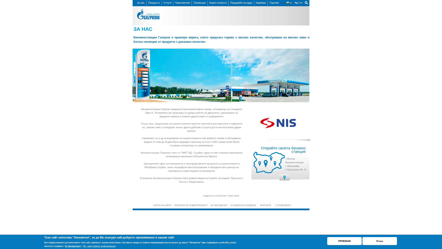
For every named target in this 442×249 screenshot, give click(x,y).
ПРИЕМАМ (344, 241)
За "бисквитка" (219, 205)
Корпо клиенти (218, 2)
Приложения (182, 2)
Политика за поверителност (191, 205)
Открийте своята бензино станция (283, 149)
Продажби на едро (241, 2)
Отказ (379, 241)
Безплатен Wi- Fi (296, 169)
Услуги (167, 2)
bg (296, 2)
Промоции (200, 2)
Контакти (265, 205)
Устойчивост (283, 205)
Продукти (154, 2)
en (301, 2)
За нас (141, 2)
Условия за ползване (243, 205)
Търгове (274, 2)
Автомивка (293, 166)
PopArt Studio (233, 196)
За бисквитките (73, 246)
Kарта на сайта (162, 205)
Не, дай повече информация (99, 246)
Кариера (261, 2)
